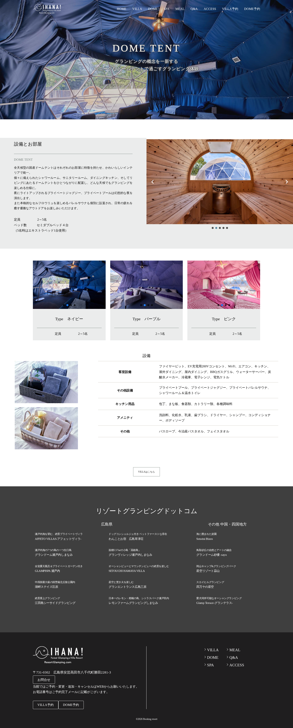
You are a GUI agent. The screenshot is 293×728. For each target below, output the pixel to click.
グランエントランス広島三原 (127, 586)
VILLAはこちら (146, 471)
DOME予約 (252, 9)
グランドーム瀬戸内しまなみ (54, 554)
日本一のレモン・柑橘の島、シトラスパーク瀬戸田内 (139, 598)
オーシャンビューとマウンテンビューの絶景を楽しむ (139, 566)
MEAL (180, 9)
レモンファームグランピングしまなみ (133, 602)
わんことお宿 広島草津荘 (126, 538)
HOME (121, 9)
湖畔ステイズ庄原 (46, 586)
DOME (153, 9)
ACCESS (210, 9)
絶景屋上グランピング (47, 598)
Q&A (194, 9)
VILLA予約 (230, 9)
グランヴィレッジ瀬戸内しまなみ (130, 554)
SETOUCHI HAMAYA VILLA (127, 570)
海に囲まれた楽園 (206, 533)
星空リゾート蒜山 (207, 570)
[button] (152, 182)
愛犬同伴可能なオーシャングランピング (219, 598)
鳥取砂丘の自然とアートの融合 (214, 550)
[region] (219, 184)
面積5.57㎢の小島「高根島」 (125, 550)
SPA (166, 9)
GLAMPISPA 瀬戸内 (47, 570)
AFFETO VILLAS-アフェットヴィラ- (58, 538)
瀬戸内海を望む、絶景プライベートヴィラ (59, 533)
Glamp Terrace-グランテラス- (214, 602)
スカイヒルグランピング (210, 582)
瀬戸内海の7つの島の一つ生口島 (53, 550)
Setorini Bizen (204, 538)
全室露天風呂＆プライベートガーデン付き (59, 566)
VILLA (137, 9)
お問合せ (43, 679)
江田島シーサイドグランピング (55, 602)
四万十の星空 (205, 586)
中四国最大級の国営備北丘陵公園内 (55, 582)
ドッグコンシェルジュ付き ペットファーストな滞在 (138, 533)
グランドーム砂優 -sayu (211, 554)
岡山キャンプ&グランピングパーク (216, 566)
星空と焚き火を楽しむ (121, 582)
